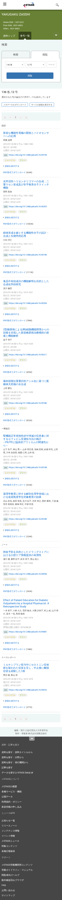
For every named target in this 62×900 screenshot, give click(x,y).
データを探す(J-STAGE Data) (16, 772)
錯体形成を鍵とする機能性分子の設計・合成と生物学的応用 (26, 234)
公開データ (7, 796)
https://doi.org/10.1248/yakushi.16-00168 (28, 467)
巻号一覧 (25, 35)
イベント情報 (8, 835)
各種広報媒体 (8, 851)
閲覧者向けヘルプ (10, 874)
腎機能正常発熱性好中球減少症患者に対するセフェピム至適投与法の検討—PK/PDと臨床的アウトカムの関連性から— (26, 440)
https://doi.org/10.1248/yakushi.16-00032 (28, 689)
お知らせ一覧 (8, 820)
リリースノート (9, 825)
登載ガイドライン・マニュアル (17, 869)
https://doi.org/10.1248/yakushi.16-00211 (28, 354)
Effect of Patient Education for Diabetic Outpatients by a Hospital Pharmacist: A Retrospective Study (26, 603)
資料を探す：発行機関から (15, 762)
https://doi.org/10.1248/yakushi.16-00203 (28, 206)
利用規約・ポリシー (12, 801)
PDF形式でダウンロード (14, 172)
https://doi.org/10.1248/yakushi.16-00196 (28, 254)
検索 (15, 54)
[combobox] (14, 64)
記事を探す (7, 767)
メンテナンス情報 (10, 830)
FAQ (4, 885)
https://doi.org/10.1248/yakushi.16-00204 (28, 303)
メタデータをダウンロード (14, 104)
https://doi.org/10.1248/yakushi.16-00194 (28, 154)
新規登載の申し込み (12, 806)
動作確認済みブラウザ (13, 880)
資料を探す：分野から (13, 757)
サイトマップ (8, 895)
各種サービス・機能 (12, 791)
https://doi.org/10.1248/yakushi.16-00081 (28, 631)
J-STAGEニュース (10, 840)
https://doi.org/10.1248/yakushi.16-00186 (28, 403)
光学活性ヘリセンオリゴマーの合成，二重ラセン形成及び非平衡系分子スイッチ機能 (26, 184)
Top (32, 739)
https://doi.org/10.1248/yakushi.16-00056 (28, 573)
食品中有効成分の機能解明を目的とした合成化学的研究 (26, 282)
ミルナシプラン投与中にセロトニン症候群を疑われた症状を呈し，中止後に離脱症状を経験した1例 (26, 668)
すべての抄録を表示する (41, 104)
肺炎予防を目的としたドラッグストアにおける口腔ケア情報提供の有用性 (26, 553)
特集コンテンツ (9, 845)
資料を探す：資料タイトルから (17, 752)
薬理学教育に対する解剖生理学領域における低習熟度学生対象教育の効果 (26, 495)
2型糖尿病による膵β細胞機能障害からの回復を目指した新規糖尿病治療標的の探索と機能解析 (26, 332)
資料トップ (9, 35)
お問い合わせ (8, 890)
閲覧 (45, 54)
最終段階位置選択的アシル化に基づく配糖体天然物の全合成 (26, 382)
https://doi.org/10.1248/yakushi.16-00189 (28, 518)
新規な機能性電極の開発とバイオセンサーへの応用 (26, 134)
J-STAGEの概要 (9, 786)
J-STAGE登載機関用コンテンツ (17, 864)
